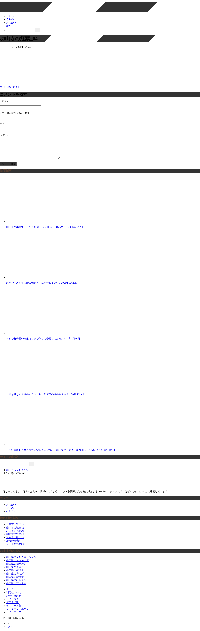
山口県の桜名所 (15, 570)
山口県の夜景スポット (18, 567)
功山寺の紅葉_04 (9, 87)
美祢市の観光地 (15, 537)
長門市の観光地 (15, 544)
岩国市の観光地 (15, 530)
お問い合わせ (13, 595)
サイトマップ (13, 612)
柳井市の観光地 (15, 534)
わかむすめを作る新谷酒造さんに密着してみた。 (42, 282)
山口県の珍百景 (15, 577)
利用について (13, 592)
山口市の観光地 (15, 527)
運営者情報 (12, 602)
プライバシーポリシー (18, 609)
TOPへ (10, 16)
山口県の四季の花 (16, 563)
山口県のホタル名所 (17, 560)
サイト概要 (12, 599)
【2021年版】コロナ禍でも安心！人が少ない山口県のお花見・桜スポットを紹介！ (60, 450)
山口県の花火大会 (16, 583)
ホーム (10, 589)
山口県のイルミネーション (21, 557)
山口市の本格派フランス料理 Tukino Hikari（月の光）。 (45, 227)
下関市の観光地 (15, 524)
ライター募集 (13, 605)
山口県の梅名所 (15, 573)
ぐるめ (10, 19)
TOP (17, 470)
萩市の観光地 (13, 540)
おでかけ (11, 22)
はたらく (11, 26)
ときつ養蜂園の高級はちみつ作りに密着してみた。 (43, 338)
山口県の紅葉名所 (16, 580)
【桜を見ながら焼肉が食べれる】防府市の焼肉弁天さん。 (46, 394)
